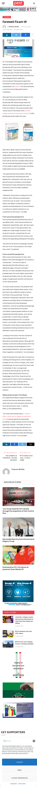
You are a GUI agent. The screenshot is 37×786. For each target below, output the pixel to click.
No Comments (8, 29)
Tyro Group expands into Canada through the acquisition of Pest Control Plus (18, 511)
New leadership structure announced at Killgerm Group (18, 540)
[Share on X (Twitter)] (16, 35)
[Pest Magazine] (18, 3)
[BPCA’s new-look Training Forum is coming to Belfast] (8, 644)
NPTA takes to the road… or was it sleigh (26, 458)
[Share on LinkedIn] (7, 35)
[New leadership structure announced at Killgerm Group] (18, 526)
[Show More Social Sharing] (32, 35)
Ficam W (17, 86)
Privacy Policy (22, 783)
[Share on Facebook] (25, 35)
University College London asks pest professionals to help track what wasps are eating (24, 620)
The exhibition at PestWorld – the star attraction (10, 458)
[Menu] (3, 3)
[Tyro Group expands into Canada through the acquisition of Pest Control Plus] (18, 496)
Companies (6, 17)
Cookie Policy (13, 783)
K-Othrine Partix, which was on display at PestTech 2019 (17, 416)
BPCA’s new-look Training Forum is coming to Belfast (24, 643)
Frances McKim (14, 27)
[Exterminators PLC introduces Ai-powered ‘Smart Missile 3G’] (18, 555)
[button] (34, 741)
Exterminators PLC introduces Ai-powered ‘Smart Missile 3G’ (16, 568)
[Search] (34, 3)
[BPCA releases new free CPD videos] (8, 633)
